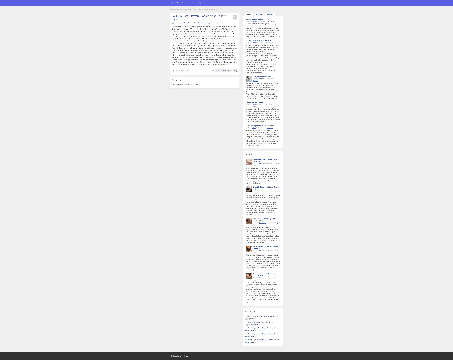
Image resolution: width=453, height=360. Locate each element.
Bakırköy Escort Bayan (199, 22)
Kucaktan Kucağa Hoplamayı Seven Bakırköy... (264, 275)
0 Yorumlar (271, 21)
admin (176, 22)
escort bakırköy (232, 71)
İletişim (200, 3)
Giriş (188, 84)
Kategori (185, 3)
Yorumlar (259, 14)
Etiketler (270, 14)
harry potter (262, 163)
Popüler (249, 14)
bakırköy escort (221, 71)
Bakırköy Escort (182, 9)
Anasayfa (175, 3)
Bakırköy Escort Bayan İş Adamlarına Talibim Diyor (199, 17)
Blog (192, 3)
